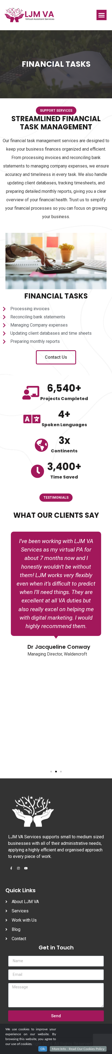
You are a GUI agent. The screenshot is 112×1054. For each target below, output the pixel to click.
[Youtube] (26, 868)
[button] (102, 15)
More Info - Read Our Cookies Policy (78, 1048)
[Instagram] (18, 868)
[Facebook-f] (11, 868)
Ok (43, 1048)
